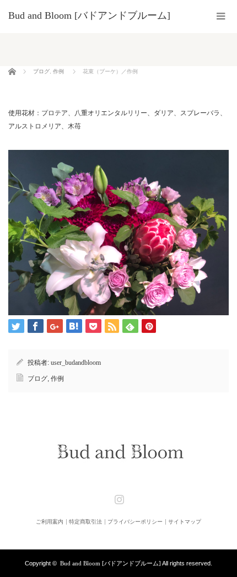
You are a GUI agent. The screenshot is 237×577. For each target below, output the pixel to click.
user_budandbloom (76, 362)
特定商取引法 (85, 522)
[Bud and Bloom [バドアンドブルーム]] (89, 15)
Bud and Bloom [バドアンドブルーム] (110, 563)
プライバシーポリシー (135, 522)
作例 (58, 71)
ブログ (41, 71)
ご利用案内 (49, 522)
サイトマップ (184, 522)
